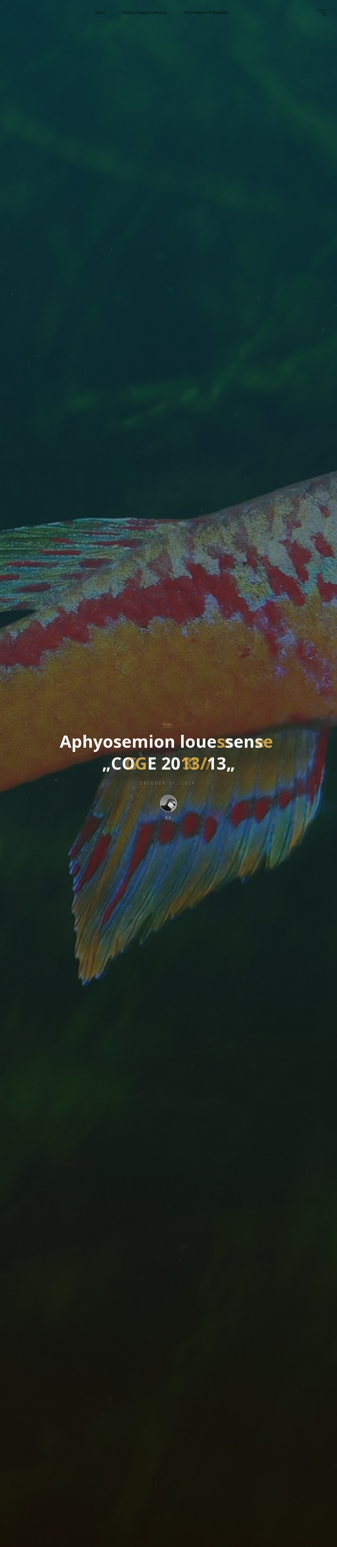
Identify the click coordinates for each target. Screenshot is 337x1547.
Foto (167, 724)
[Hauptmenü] (321, 12)
